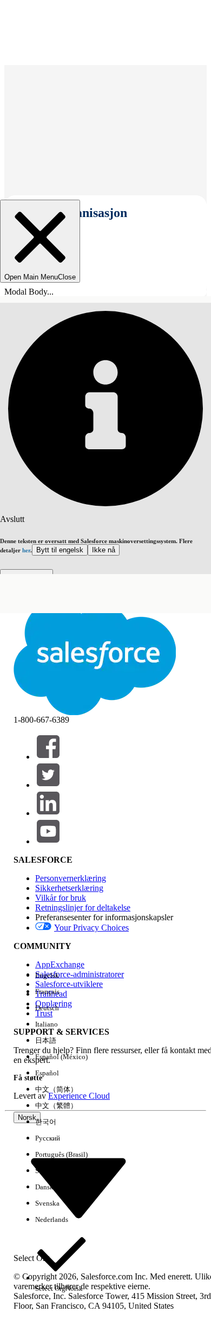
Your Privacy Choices (91, 927)
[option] (61, 975)
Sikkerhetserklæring (69, 888)
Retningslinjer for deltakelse (82, 907)
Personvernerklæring (70, 878)
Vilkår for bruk (60, 897)
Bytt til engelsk (59, 550)
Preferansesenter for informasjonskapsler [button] (104, 917)
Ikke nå (103, 550)
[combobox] (78, 1187)
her (26, 550)
